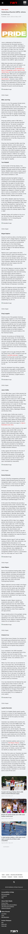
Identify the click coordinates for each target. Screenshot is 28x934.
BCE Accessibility (5, 894)
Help (2, 897)
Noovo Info (4, 924)
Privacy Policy (4, 903)
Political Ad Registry (6, 908)
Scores (25, 4)
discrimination (5, 79)
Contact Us (4, 896)
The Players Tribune (13, 742)
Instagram (10, 876)
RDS (2, 922)
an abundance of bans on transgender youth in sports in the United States (13, 70)
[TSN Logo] (13, 3)
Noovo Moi (3, 926)
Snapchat (20, 876)
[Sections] (2, 2)
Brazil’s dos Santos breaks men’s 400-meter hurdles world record (13, 815)
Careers (7, 874)
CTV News (3, 913)
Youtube (15, 876)
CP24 (2, 915)
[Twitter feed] (14, 882)
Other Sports (4, 9)
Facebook (4, 876)
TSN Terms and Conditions (7, 906)
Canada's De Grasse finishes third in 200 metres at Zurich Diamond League (12, 792)
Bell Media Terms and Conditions (9, 904)
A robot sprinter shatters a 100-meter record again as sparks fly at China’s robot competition (13, 839)
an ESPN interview (13, 355)
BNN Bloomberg (5, 917)
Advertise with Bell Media (16, 874)
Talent (3, 874)
